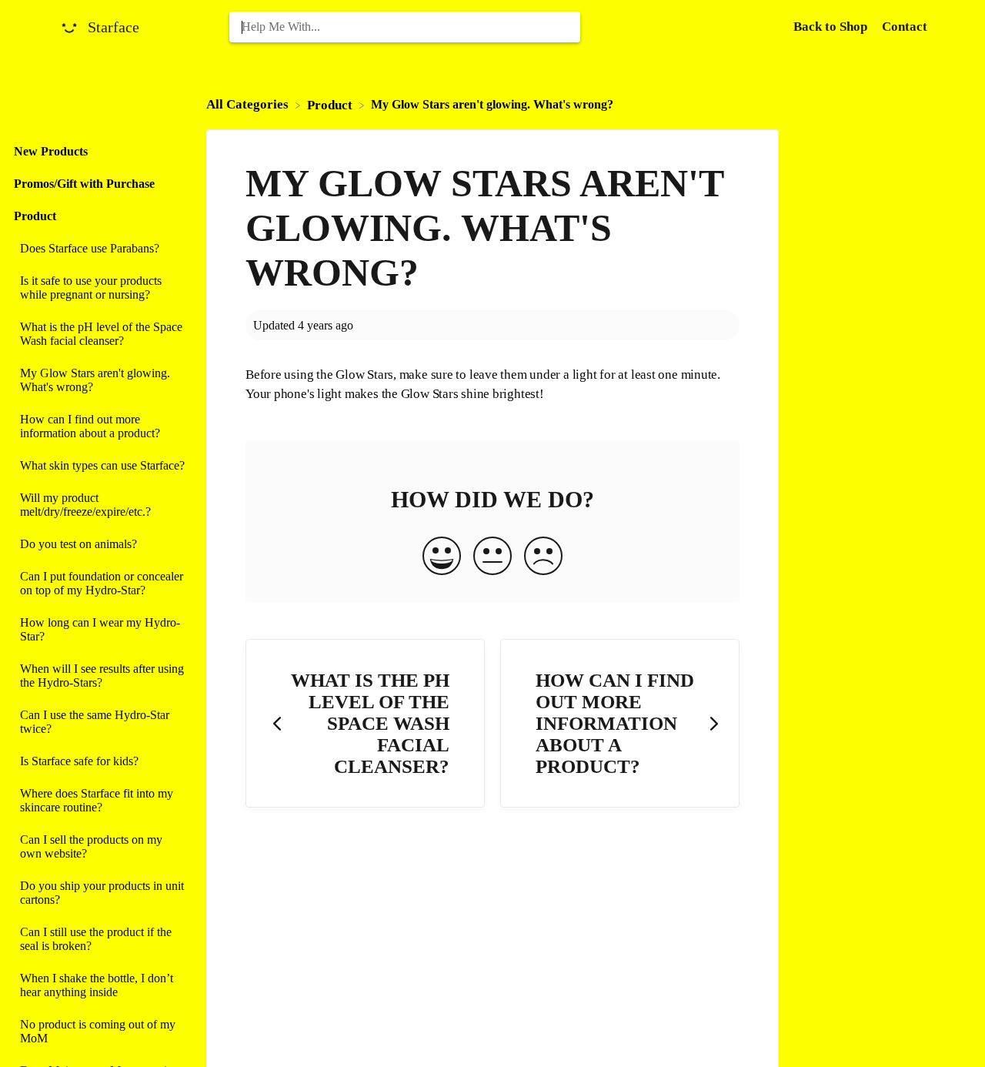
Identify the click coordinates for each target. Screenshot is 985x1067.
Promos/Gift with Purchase (84, 183)
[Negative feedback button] (543, 557)
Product (35, 215)
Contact (904, 26)
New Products (51, 151)
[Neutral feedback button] (492, 557)
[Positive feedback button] (442, 557)
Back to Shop (831, 26)
